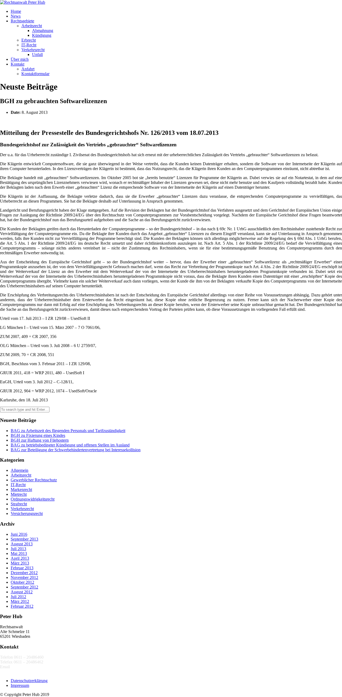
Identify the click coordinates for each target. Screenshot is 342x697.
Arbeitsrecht (31, 25)
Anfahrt (27, 69)
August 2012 (22, 592)
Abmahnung (42, 30)
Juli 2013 (18, 548)
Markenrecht (21, 489)
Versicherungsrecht (27, 513)
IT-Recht (28, 45)
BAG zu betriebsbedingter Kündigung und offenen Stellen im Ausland (70, 445)
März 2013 (20, 563)
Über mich (20, 59)
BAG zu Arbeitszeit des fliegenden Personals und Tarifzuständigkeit (68, 430)
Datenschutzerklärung (29, 680)
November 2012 (24, 577)
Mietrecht (19, 494)
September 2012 (24, 587)
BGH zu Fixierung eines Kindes (38, 435)
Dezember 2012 (24, 572)
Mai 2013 (19, 553)
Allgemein (19, 470)
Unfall (37, 54)
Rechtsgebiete (22, 21)
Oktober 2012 (22, 582)
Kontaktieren (11, 671)
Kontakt (17, 64)
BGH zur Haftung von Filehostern (40, 440)
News (16, 16)
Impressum (20, 685)
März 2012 (20, 601)
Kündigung (41, 35)
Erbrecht (28, 40)
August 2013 (22, 544)
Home (16, 11)
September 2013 (24, 539)
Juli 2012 (18, 596)
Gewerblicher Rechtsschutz (34, 480)
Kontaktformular (35, 73)
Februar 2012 (22, 606)
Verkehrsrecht (33, 49)
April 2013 (20, 558)
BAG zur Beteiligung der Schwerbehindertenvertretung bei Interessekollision (76, 450)
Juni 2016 (19, 534)
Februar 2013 (22, 568)
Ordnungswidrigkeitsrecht (33, 499)
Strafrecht (19, 504)
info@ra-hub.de (24, 666)
